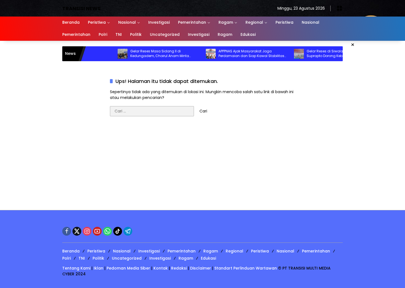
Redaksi (179, 268)
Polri (66, 258)
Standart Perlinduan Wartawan (245, 268)
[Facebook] (66, 231)
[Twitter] (76, 231)
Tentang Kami (76, 268)
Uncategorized (127, 258)
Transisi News (81, 8)
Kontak (160, 268)
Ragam (210, 251)
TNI (82, 258)
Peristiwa (96, 251)
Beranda (71, 251)
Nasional (122, 251)
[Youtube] (97, 231)
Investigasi (149, 251)
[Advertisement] (202, 165)
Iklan (98, 268)
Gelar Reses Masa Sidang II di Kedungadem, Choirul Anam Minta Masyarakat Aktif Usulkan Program (150, 53)
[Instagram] (87, 231)
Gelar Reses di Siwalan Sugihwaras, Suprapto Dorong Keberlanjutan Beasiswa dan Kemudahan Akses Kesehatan (328, 53)
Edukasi (208, 258)
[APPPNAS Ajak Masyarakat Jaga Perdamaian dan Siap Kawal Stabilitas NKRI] (202, 54)
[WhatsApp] (107, 231)
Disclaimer (200, 268)
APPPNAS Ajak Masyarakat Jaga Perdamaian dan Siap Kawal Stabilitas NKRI (242, 53)
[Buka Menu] (339, 8)
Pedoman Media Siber (128, 268)
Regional (234, 251)
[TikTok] (117, 231)
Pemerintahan (182, 251)
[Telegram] (127, 231)
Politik (98, 258)
